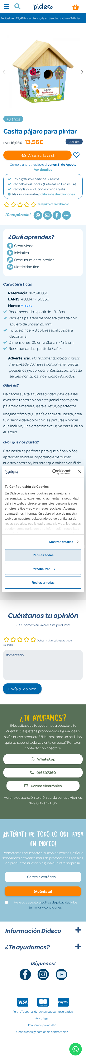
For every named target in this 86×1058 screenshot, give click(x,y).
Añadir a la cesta (42, 155)
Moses (26, 305)
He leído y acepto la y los (45, 904)
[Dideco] (43, 6)
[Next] (82, 71)
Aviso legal (42, 1018)
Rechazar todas (43, 582)
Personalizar (41, 568)
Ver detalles (43, 169)
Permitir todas (43, 555)
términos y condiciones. (45, 907)
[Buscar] (15, 7)
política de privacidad (56, 902)
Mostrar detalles (61, 541)
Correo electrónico (46, 785)
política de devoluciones (56, 194)
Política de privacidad (42, 1025)
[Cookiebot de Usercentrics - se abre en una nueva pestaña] (53, 472)
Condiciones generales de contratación (42, 1031)
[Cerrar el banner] (79, 471)
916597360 (46, 772)
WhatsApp (46, 759)
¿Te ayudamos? (27, 947)
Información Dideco (33, 930)
